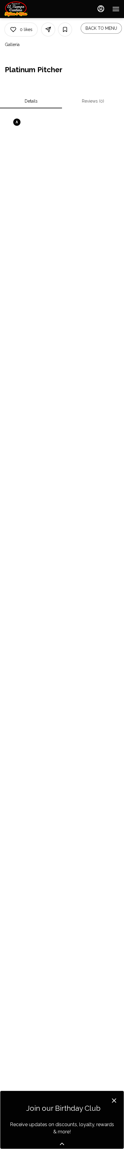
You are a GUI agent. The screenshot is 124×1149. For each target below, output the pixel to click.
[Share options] (48, 29)
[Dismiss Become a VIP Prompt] (114, 1100)
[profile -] (100, 8)
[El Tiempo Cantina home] (32, 9)
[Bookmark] (65, 29)
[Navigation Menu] (115, 9)
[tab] (31, 101)
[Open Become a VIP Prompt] (62, 1143)
